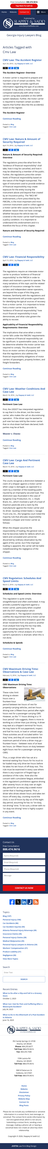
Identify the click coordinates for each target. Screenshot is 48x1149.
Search (24, 979)
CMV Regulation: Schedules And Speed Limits (22, 579)
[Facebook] (12, 902)
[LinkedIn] (24, 902)
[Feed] (36, 902)
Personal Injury (12, 919)
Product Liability (12, 951)
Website (13, 12)
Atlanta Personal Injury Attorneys (20, 930)
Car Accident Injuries (14, 927)
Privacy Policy (24, 1095)
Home (4, 12)
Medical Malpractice (13, 941)
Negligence (9, 955)
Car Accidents (10, 923)
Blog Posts (24, 1105)
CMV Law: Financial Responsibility (23, 256)
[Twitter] (18, 902)
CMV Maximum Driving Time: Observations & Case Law (20, 670)
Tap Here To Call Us (24, 6)
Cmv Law (12, 127)
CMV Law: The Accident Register (22, 60)
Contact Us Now (24, 888)
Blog (12, 124)
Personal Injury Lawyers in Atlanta (20, 944)
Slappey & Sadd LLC (32, 1136)
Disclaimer (24, 1092)
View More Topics (10, 959)
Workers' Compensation (15, 948)
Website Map (24, 1099)
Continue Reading (12, 118)
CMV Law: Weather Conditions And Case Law (24, 390)
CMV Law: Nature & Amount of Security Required (21, 140)
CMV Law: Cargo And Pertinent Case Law (21, 461)
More (43, 12)
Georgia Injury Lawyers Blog (24, 23)
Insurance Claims (12, 934)
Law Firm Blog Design (24, 1146)
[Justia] (30, 902)
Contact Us (24, 12)
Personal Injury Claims (14, 937)
